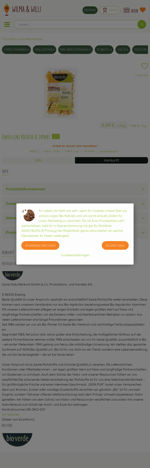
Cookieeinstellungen (75, 255)
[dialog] (75, 234)
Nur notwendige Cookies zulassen (40, 245)
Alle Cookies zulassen (115, 245)
